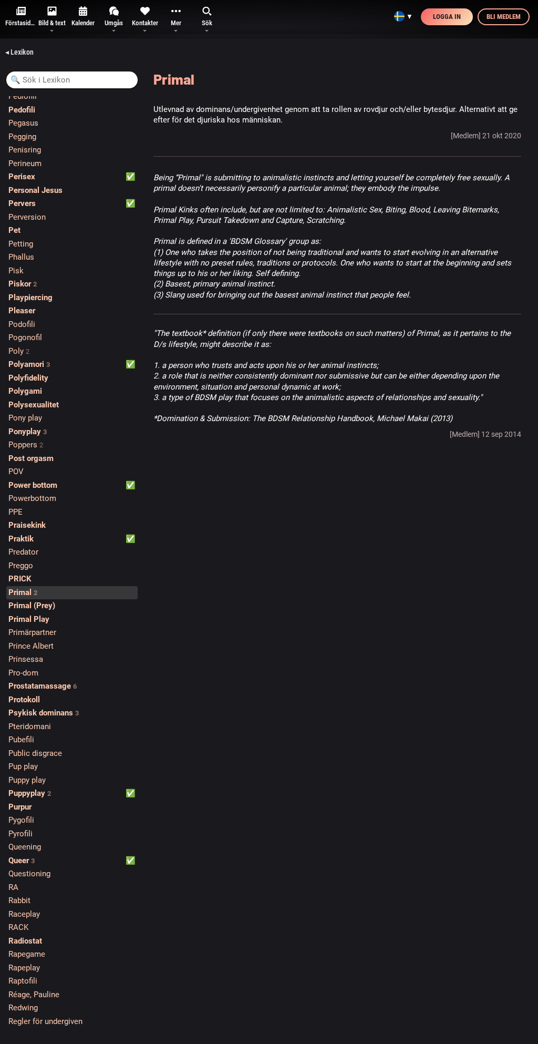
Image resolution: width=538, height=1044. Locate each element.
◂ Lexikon (19, 52)
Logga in (447, 17)
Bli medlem (504, 17)
